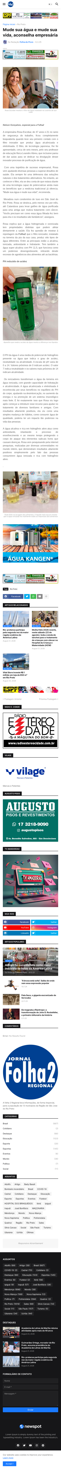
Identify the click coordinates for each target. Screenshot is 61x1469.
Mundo (30, 1159)
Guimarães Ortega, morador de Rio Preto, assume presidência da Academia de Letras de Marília (38, 1345)
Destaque (30, 1133)
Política (30, 1163)
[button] (4, 4)
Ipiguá (48, 1203)
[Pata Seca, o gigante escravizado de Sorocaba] (11, 999)
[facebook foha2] (18, 1445)
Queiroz (8, 1223)
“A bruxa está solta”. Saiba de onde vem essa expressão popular (37, 981)
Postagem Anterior (13, 699)
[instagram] (36, 1445)
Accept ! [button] (9, 1463)
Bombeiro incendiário (14, 1189)
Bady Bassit (29, 1184)
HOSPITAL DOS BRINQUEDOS (19, 1203)
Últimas (30, 1232)
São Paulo (34, 1227)
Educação (30, 1138)
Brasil (30, 1123)
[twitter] (24, 1445)
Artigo (17, 1184)
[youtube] (30, 1445)
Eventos (30, 1153)
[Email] (40, 596)
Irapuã (7, 1208)
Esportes (30, 1148)
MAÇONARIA (38, 1208)
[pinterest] (43, 1445)
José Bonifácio (21, 1208)
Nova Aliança (35, 1213)
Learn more (8, 1458)
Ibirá (39, 1203)
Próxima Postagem (48, 699)
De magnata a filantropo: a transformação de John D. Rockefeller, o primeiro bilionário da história (39, 1012)
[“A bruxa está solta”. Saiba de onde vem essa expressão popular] (11, 984)
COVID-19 (42, 1189)
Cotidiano (30, 1128)
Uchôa (20, 1232)
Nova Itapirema (12, 1218)
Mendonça (9, 1213)
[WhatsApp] (33, 596)
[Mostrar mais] (46, 596)
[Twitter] (27, 596)
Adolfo (7, 1184)
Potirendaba (39, 1218)
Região (19, 1223)
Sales (41, 1223)
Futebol (42, 1198)
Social (30, 1169)
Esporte (30, 1143)
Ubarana (8, 1232)
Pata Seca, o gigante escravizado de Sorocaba (38, 996)
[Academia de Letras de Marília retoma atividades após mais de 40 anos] (11, 1332)
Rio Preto (21, 24)
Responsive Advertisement (30, 1243)
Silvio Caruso (10, 1227)
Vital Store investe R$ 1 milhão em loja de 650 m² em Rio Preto (15, 675)
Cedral (8, 1194)
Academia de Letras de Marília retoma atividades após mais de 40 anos (39, 1329)
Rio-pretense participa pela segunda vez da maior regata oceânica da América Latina (16, 634)
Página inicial (9, 24)
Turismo (47, 1227)
